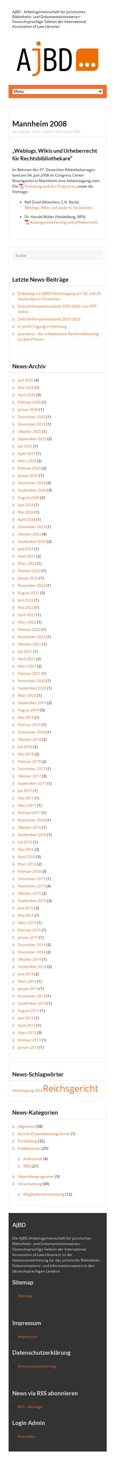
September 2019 (32, 702)
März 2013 (27, 1032)
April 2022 (26, 614)
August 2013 (28, 1010)
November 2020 (31, 680)
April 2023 (26, 556)
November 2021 (31, 636)
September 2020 (32, 688)
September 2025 (32, 438)
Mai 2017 (26, 798)
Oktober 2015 (29, 893)
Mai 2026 (26, 387)
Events (48, 131)
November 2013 (31, 996)
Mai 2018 (26, 754)
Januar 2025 (28, 475)
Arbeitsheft (32, 1158)
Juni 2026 (25, 380)
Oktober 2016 (29, 827)
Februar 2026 (29, 402)
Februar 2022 (29, 629)
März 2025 (27, 460)
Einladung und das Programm (50, 186)
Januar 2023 (28, 578)
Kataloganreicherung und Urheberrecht (64, 222)
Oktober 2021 (29, 644)
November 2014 (31, 952)
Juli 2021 (25, 651)
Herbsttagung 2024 (27, 1090)
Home (36, 131)
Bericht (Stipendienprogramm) (44, 1133)
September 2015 (32, 900)
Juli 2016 (25, 842)
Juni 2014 (25, 974)
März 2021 (27, 666)
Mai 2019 (26, 717)
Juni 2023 (25, 548)
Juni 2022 (25, 600)
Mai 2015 (26, 915)
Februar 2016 (29, 871)
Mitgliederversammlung (43, 1194)
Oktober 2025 (29, 431)
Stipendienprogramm (36, 1176)
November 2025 (31, 424)
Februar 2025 (29, 468)
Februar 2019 (29, 724)
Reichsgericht (70, 1088)
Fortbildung (27, 1141)
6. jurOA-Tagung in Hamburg (42, 326)
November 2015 (31, 886)
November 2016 (31, 820)
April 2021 (26, 658)
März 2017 (27, 805)
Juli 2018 (25, 746)
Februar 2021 (29, 673)
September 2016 (32, 834)
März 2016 (27, 864)
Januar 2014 (28, 988)
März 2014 (27, 981)
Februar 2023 (29, 570)
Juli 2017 (25, 790)
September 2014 (32, 966)
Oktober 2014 (29, 959)
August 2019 (28, 710)
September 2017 (32, 783)
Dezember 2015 (31, 878)
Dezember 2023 (31, 526)
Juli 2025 (25, 446)
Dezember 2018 (31, 732)
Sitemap (25, 1295)
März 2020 (27, 695)
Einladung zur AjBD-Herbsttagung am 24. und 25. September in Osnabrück (60, 296)
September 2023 (32, 541)
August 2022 (28, 592)
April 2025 (26, 453)
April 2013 (26, 1025)
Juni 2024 (25, 504)
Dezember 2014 (31, 944)
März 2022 (27, 622)
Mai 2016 (26, 849)
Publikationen (29, 1148)
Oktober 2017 (29, 776)
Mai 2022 (26, 607)
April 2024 (26, 519)
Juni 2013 (25, 1018)
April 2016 (26, 856)
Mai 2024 (26, 512)
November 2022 (31, 585)
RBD (27, 1166)
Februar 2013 (29, 1040)
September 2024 (32, 490)
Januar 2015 (28, 937)
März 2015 (27, 922)
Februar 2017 (29, 812)
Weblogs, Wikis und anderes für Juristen (58, 207)
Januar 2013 (28, 1047)
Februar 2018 (29, 761)
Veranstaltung (30, 1183)
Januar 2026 (28, 409)
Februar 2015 (29, 930)
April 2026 (26, 394)
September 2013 (32, 1003)
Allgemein (26, 1126)
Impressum (27, 1336)
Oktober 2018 (29, 739)
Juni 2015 (25, 908)
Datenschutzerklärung (37, 1366)
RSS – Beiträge (30, 1406)
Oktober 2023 (29, 534)
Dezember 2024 (31, 482)
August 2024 (28, 497)
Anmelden (26, 1436)
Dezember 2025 (31, 416)
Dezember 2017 (31, 768)
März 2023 (27, 563)
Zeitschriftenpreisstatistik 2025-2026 (49, 319)
